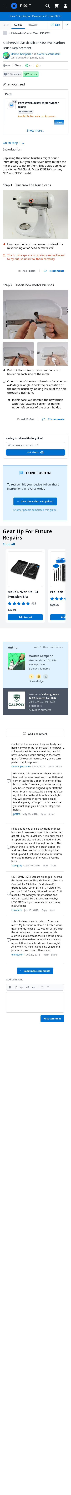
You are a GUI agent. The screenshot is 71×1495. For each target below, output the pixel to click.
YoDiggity (16, 865)
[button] (47, 5)
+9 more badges (36, 681)
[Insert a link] (27, 987)
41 (19, 65)
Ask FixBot (29, 270)
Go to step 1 (12, 143)
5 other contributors (48, 54)
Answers (33, 24)
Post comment (52, 1018)
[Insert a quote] (33, 987)
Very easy (32, 73)
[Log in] (65, 5)
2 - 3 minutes (14, 73)
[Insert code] (21, 987)
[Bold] (10, 987)
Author (13, 647)
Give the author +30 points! (37, 501)
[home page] (21, 6)
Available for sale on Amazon (36, 116)
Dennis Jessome (20, 766)
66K (8, 65)
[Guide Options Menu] (66, 25)
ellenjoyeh (17, 954)
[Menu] (5, 6)
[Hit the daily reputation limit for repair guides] (38, 676)
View (59, 122)
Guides (18, 24)
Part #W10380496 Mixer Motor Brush (38, 105)
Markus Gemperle (21, 54)
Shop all (9, 544)
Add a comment (35, 436)
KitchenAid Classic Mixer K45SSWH (31, 33)
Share (59, 766)
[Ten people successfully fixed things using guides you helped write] (46, 676)
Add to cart (25, 617)
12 (30, 65)
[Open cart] (56, 5)
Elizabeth (16, 910)
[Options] (5, 33)
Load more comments (37, 971)
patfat (16, 814)
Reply (51, 766)
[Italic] (16, 987)
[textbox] (35, 1002)
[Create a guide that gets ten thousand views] (31, 676)
